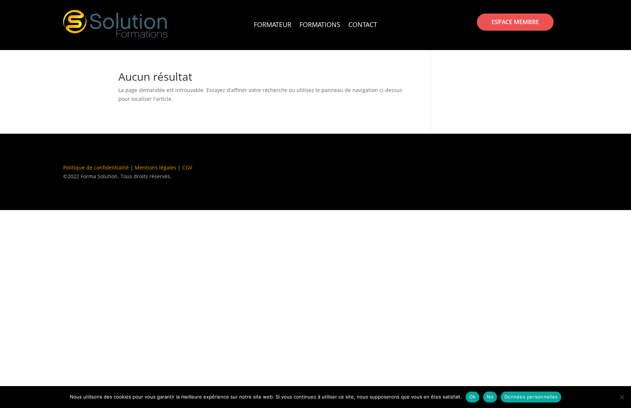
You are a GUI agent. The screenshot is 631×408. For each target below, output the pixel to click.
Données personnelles (531, 397)
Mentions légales (155, 167)
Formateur (272, 25)
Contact (362, 25)
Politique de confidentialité (96, 167)
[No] (622, 397)
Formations (319, 25)
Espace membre (515, 22)
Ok (472, 397)
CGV (187, 167)
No (490, 397)
